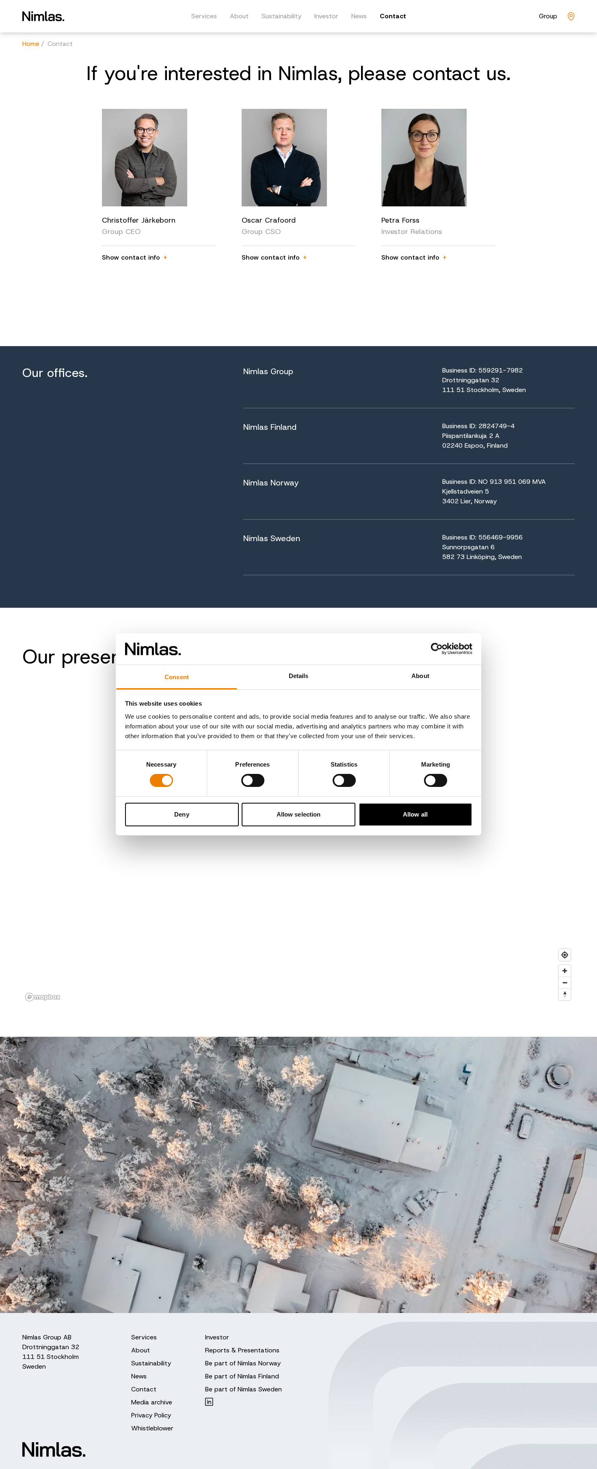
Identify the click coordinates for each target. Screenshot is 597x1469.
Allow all (415, 814)
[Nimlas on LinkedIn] (243, 1402)
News (359, 16)
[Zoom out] (565, 982)
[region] (298, 841)
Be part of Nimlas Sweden (243, 1389)
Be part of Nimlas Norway (243, 1363)
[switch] (252, 780)
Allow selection (299, 814)
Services (204, 16)
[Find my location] (565, 955)
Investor (326, 16)
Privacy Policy (151, 1415)
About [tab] (420, 675)
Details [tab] (299, 675)
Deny (181, 814)
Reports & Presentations (242, 1350)
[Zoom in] (565, 971)
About (239, 16)
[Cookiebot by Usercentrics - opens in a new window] (436, 649)
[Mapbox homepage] (43, 997)
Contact (393, 16)
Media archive (151, 1402)
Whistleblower (152, 1428)
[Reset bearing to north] (565, 994)
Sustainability (281, 16)
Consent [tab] (176, 677)
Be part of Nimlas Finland (242, 1376)
